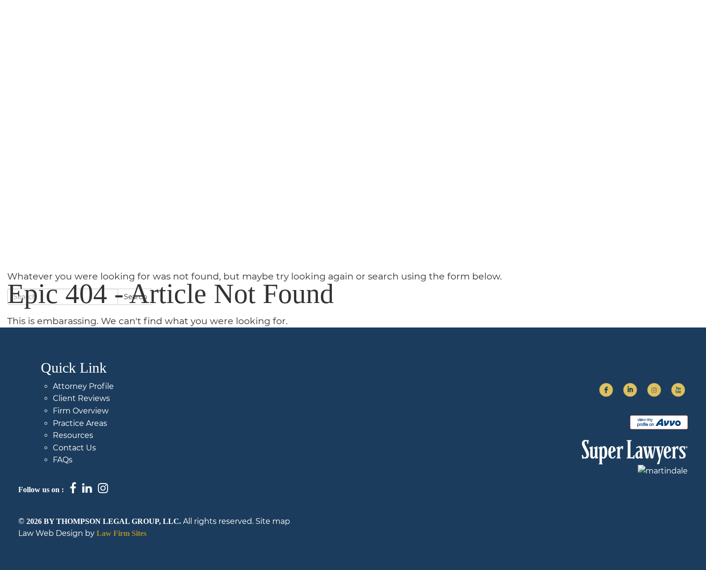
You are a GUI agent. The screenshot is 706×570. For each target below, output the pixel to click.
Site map (273, 521)
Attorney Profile (83, 386)
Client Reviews (81, 398)
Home (268, 27)
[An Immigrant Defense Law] (98, 32)
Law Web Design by (56, 533)
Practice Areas (490, 27)
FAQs (550, 27)
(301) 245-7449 (669, 27)
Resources (73, 435)
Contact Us (604, 27)
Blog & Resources (408, 27)
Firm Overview (328, 27)
